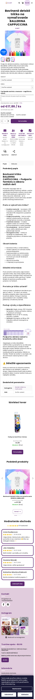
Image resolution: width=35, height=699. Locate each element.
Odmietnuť (8, 694)
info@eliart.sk (6, 599)
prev (2, 478)
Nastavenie (16, 689)
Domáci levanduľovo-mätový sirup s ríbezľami (14, 649)
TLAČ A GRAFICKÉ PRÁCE (9, 653)
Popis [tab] (5, 164)
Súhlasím (25, 694)
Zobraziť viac (17, 584)
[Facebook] (3, 604)
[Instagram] (8, 604)
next (32, 478)
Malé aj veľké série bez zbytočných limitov (16, 655)
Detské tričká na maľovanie (20, 388)
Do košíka (23, 121)
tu (14, 684)
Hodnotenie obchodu (17, 521)
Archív (5, 660)
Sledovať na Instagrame (16, 637)
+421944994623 (6, 601)
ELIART (17, 28)
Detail (16, 511)
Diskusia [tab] (14, 164)
